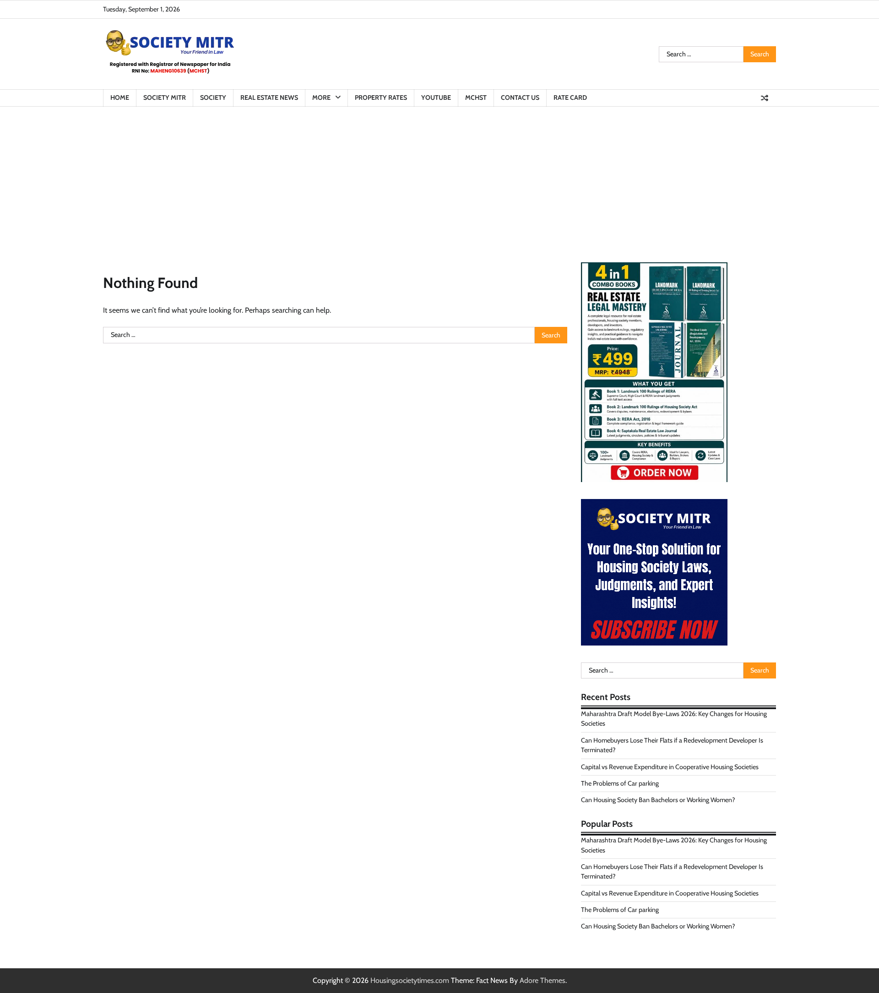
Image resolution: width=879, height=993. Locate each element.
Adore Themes (542, 980)
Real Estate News (269, 97)
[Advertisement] (439, 175)
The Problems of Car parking (620, 783)
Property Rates (381, 97)
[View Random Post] (764, 98)
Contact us (520, 97)
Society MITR (164, 97)
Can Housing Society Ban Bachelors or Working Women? (658, 800)
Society (213, 97)
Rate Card (570, 97)
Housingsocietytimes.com (409, 980)
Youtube (436, 97)
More (321, 97)
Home (119, 97)
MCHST (476, 97)
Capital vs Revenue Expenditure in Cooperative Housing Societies (670, 767)
